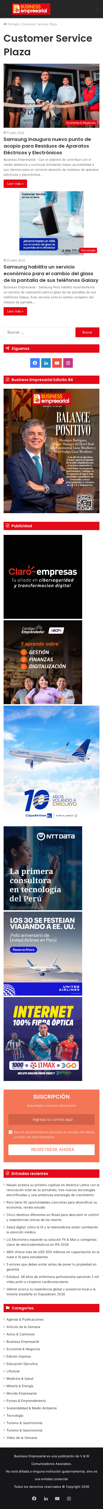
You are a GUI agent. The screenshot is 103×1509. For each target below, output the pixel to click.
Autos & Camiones (20, 1334)
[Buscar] (97, 10)
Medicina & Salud (19, 1378)
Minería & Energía (19, 1386)
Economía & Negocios (23, 1349)
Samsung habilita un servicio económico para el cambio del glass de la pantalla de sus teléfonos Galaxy (51, 274)
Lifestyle (13, 1371)
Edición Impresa (18, 1356)
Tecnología (14, 1415)
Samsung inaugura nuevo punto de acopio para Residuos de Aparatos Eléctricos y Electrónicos (47, 146)
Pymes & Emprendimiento (26, 1401)
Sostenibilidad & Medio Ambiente (31, 1408)
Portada (12, 24)
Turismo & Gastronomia (24, 1430)
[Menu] (6, 10)
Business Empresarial (22, 1342)
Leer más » (15, 184)
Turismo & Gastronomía (24, 1423)
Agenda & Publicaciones (25, 1319)
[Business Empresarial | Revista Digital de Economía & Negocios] (31, 9)
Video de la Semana (21, 1438)
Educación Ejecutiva (22, 1364)
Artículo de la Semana (23, 1327)
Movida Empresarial (21, 1393)
